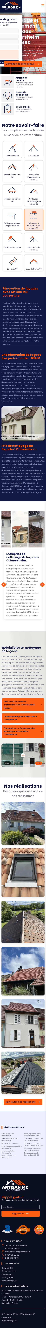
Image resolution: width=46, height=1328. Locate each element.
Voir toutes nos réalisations (21, 1101)
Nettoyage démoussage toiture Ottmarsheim (32, 1135)
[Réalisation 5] (23, 1023)
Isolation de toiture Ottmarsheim (8, 1152)
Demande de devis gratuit (20, 63)
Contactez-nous (8, 1271)
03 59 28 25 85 (12, 1255)
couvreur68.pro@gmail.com (17, 1251)
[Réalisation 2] (23, 872)
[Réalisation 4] (23, 971)
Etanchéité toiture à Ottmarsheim (8, 1157)
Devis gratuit (7, 1277)
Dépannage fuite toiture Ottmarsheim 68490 (32, 1149)
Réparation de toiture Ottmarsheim (9, 1139)
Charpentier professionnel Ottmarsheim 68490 (33, 1139)
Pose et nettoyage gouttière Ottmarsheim (11, 1147)
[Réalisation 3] (23, 922)
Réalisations (6, 1274)
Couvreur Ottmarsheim (9, 1143)
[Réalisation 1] (23, 823)
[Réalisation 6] (23, 1073)
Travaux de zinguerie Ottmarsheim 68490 (31, 1154)
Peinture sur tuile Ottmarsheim (7, 1135)
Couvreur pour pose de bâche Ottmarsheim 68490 (34, 1144)
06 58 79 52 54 (12, 1258)
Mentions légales (9, 1280)
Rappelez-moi (18, 1213)
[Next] (42, 584)
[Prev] (3, 584)
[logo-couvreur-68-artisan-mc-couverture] (11, 5)
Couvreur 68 (7, 1268)
